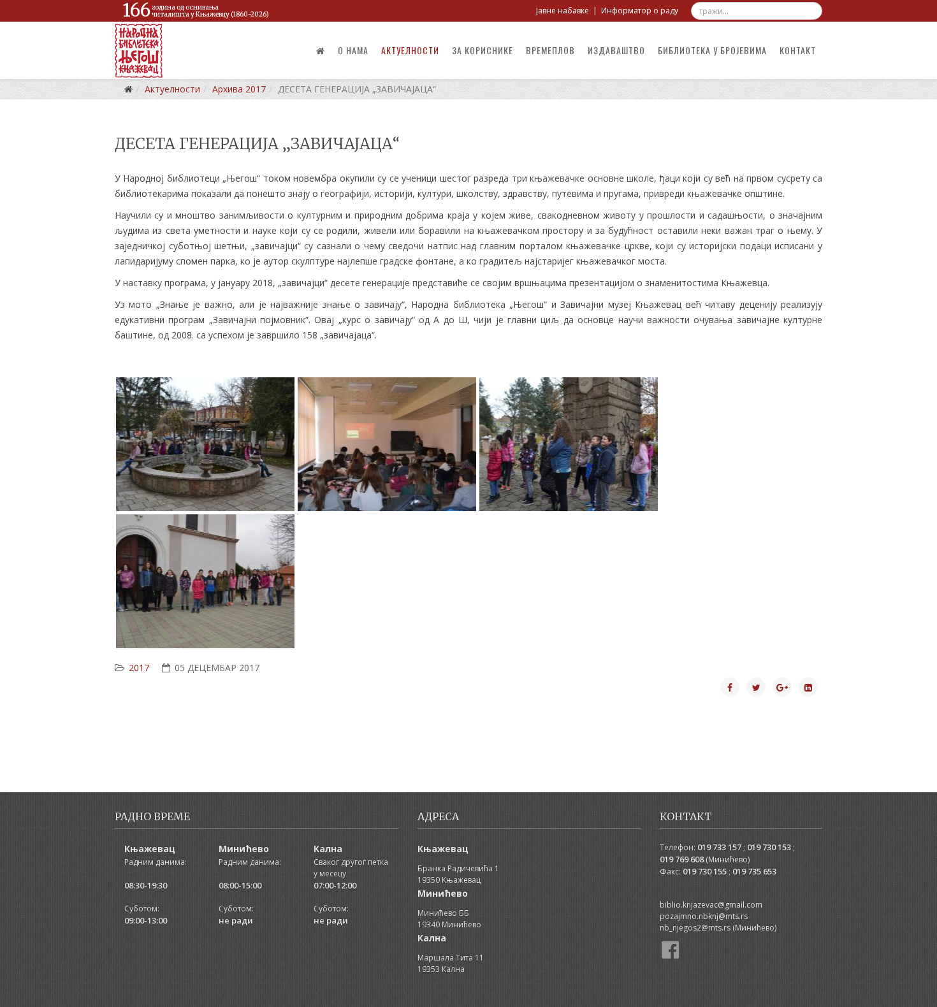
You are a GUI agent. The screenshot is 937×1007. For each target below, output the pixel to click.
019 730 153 (769, 847)
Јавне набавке (562, 10)
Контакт (798, 50)
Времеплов (550, 50)
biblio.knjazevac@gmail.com (711, 904)
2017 (139, 668)
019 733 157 (719, 847)
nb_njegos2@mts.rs (695, 927)
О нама (353, 50)
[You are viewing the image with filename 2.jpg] (387, 444)
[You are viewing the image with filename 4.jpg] (205, 581)
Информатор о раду (639, 10)
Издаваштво (616, 50)
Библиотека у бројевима (712, 50)
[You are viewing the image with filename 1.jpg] (205, 444)
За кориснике (482, 50)
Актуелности (410, 50)
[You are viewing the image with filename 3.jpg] (568, 444)
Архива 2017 (239, 89)
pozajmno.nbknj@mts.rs (704, 916)
